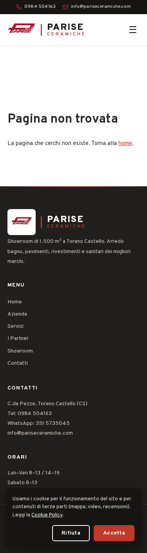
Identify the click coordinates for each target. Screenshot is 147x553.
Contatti (17, 363)
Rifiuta (71, 533)
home (125, 143)
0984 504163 (40, 7)
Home (14, 302)
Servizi (15, 326)
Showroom (20, 351)
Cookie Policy (46, 515)
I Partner (18, 338)
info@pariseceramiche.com (101, 7)
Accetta (114, 533)
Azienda (17, 314)
